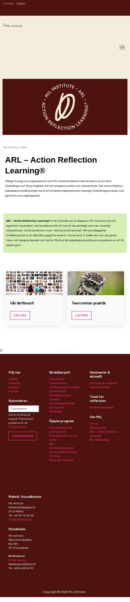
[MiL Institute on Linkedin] (109, 10)
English (21, 3)
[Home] (27, 47)
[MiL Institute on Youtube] (124, 10)
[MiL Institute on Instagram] (114, 10)
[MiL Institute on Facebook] (119, 10)
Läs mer (20, 315)
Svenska (8, 3)
